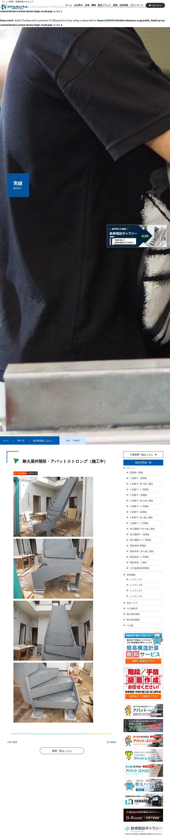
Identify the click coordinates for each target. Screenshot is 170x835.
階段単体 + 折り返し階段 (142, 551)
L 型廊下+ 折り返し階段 (141, 484)
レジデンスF (136, 579)
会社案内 (78, 5)
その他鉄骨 (132, 608)
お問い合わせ (157, 5)
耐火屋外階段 (133, 614)
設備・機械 (90, 5)
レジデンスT (136, 591)
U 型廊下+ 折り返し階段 (141, 501)
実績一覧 (21, 440)
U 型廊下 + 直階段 (138, 495)
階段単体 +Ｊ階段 (138, 562)
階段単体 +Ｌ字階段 (139, 557)
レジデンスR (136, 585)
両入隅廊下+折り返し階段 (142, 529)
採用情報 (124, 5)
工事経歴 (76, 440)
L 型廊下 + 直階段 (138, 478)
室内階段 (131, 575)
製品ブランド (104, 5)
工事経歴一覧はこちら (141, 454)
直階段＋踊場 (136, 472)
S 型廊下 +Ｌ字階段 (139, 523)
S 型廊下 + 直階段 (138, 512)
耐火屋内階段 (133, 620)
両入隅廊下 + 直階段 (139, 534)
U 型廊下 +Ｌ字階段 (139, 506)
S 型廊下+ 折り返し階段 (141, 517)
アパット (131, 468)
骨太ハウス (132, 603)
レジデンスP (136, 596)
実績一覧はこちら (62, 751)
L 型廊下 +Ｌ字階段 (139, 489)
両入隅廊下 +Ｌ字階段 (140, 540)
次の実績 (111, 742)
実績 (115, 5)
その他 (130, 625)
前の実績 (12, 742)
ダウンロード (136, 5)
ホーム (68, 5)
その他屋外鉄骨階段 (139, 568)
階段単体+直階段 (138, 546)
